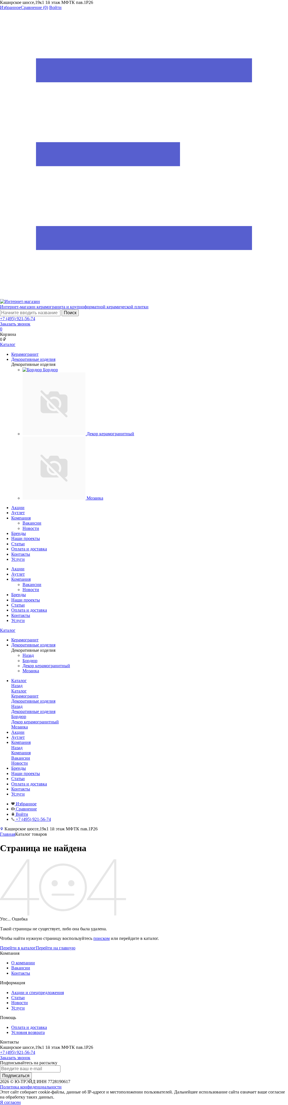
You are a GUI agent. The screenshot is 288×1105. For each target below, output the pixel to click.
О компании (23, 962)
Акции (17, 507)
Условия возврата (28, 1032)
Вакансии (31, 523)
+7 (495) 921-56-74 (17, 318)
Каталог (7, 630)
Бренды (18, 533)
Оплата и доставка (29, 548)
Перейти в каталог (18, 947)
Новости (30, 528)
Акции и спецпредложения (37, 992)
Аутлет (18, 512)
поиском (101, 938)
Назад (28, 655)
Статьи (18, 543)
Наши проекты (25, 538)
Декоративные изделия (33, 711)
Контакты (20, 554)
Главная (7, 834)
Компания (21, 518)
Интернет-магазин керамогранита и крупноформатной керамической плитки (74, 306)
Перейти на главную (55, 947)
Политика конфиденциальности (31, 1087)
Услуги (18, 559)
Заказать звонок (15, 324)
